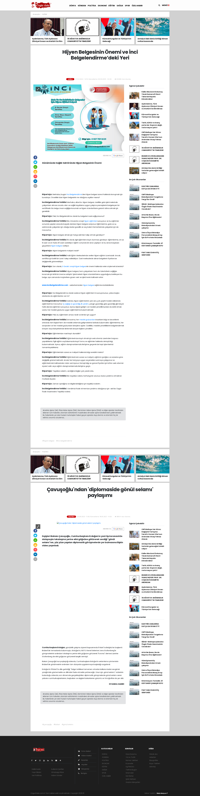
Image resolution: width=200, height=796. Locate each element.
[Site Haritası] (57, 760)
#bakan (57, 724)
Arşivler (84, 764)
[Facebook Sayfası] (32, 760)
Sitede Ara (153, 754)
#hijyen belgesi (48, 441)
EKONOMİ (102, 5)
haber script (132, 793)
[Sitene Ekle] (61, 760)
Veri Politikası (37, 775)
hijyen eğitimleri (90, 221)
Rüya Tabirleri (154, 763)
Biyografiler (153, 760)
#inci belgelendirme (64, 441)
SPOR (127, 5)
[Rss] (53, 760)
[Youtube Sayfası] (45, 760)
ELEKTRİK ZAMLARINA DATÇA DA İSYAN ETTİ (150, 187)
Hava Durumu (131, 754)
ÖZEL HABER (137, 5)
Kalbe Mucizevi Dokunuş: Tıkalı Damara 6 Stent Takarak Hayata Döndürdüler (152, 95)
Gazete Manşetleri (133, 782)
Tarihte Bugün (131, 770)
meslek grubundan (87, 319)
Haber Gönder (56, 775)
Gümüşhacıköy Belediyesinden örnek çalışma (151, 225)
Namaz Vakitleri (132, 760)
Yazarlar (84, 760)
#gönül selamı (67, 724)
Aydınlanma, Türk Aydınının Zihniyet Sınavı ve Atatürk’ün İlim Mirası (152, 106)
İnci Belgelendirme (74, 194)
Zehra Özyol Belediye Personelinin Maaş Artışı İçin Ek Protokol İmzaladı (152, 235)
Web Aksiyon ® (162, 793)
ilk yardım (85, 304)
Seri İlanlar (130, 776)
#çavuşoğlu (47, 724)
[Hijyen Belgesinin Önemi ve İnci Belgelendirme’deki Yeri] (78, 118)
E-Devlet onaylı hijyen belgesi (74, 266)
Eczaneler (129, 763)
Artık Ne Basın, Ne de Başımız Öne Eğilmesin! (152, 216)
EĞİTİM (111, 5)
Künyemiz (85, 769)
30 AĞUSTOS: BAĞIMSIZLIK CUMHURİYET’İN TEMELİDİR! (153, 149)
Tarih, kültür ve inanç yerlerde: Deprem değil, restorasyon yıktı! (152, 125)
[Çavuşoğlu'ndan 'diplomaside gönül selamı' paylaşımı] (78, 523)
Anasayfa (36, 14)
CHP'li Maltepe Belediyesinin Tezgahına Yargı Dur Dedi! (152, 197)
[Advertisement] (20, 46)
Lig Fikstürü (130, 766)
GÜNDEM (82, 5)
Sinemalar (130, 773)
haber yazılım (122, 793)
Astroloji (152, 766)
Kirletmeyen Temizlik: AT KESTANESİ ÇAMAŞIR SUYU (152, 244)
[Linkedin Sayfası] (49, 760)
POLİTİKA (92, 5)
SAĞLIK (120, 5)
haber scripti (111, 793)
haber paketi (101, 793)
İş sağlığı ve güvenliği (71, 304)
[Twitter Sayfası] (36, 760)
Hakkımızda (36, 769)
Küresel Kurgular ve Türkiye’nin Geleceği (150, 115)
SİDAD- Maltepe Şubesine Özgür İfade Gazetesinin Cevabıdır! (153, 206)
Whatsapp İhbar (57, 772)
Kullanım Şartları (57, 769)
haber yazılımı (90, 793)
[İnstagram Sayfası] (40, 760)
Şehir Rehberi (131, 779)
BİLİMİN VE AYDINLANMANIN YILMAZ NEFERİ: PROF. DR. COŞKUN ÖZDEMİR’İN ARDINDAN (153, 159)
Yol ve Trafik (130, 757)
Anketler (152, 757)
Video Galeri (86, 755)
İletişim (84, 773)
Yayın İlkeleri (36, 772)
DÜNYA (72, 5)
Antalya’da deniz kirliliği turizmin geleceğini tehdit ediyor (153, 170)
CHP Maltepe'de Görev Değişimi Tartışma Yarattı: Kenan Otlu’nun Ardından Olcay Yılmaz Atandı (152, 137)
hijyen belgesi (56, 246)
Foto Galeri (86, 751)
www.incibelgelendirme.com (55, 285)
